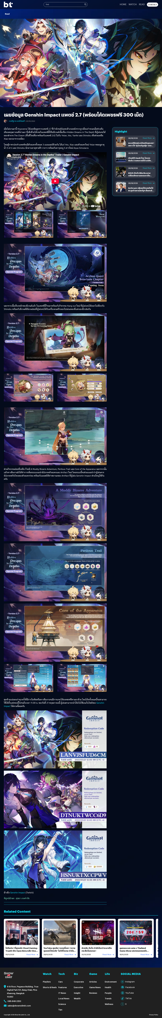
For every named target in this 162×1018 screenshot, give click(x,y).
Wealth (77, 998)
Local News (63, 998)
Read (142, 4)
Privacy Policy (153, 1015)
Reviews (93, 993)
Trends (108, 998)
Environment (111, 981)
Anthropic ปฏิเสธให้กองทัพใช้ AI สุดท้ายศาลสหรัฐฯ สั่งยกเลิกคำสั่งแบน (140, 190)
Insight (77, 993)
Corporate (79, 981)
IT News (62, 993)
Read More (147, 138)
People (108, 993)
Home (123, 4)
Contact (152, 4)
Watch (133, 4)
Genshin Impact (17, 892)
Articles (93, 981)
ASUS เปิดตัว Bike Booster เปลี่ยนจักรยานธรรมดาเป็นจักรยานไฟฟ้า (139, 175)
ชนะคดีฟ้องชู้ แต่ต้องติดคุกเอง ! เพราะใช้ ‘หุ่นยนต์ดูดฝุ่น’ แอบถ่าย (141, 145)
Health (108, 987)
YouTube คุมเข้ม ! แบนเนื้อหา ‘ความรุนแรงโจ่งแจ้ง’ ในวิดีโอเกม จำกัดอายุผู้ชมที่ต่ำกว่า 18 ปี (59, 951)
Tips (60, 1009)
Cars (60, 981)
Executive (78, 987)
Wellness (109, 1004)
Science (62, 1004)
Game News (95, 987)
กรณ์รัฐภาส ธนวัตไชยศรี (17, 121)
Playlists (47, 981)
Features (62, 987)
